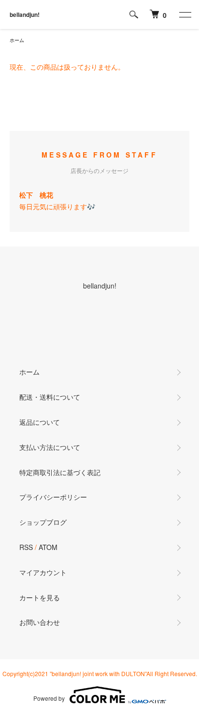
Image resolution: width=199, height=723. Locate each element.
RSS (26, 547)
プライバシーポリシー (53, 497)
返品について (39, 422)
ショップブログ (43, 522)
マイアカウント (43, 572)
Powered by (49, 698)
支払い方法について (49, 447)
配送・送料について (49, 397)
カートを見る (39, 597)
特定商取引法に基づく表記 (59, 472)
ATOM (48, 547)
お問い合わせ (39, 622)
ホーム (17, 40)
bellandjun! (25, 14)
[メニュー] (184, 14)
